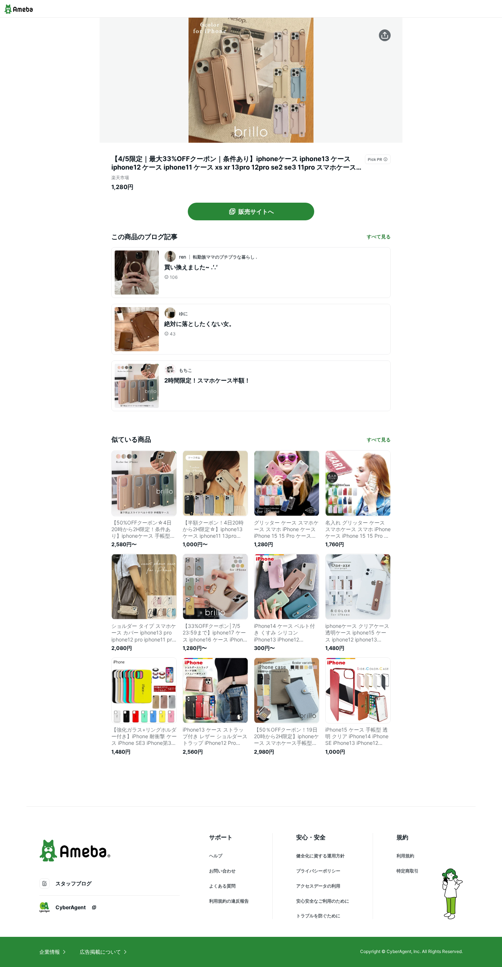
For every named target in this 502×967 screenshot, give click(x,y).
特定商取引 (408, 871)
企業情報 (49, 952)
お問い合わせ (222, 871)
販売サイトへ (256, 211)
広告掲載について (100, 952)
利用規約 (405, 855)
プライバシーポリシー (318, 871)
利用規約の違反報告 (229, 901)
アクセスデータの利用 (318, 886)
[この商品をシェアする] (385, 35)
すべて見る (379, 236)
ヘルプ (215, 855)
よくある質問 (222, 886)
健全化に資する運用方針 (320, 855)
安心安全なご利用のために (322, 901)
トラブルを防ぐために (318, 915)
